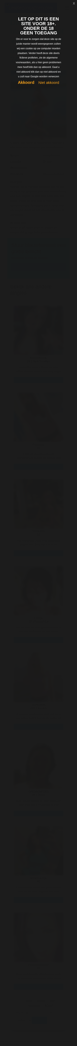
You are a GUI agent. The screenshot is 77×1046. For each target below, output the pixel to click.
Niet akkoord (48, 83)
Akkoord (26, 82)
